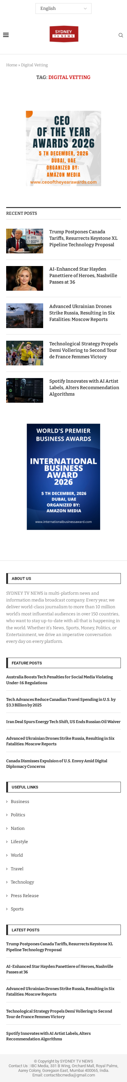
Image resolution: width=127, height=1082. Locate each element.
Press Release (25, 895)
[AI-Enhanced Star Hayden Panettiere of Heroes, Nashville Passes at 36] (24, 278)
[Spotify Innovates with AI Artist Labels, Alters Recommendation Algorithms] (24, 390)
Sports (17, 909)
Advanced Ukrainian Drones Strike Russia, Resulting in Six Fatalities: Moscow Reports (82, 313)
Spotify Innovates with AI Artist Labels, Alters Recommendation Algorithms (84, 387)
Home (11, 65)
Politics (18, 815)
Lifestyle (19, 841)
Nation (18, 828)
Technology (22, 882)
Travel (17, 869)
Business (20, 801)
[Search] (121, 35)
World (17, 855)
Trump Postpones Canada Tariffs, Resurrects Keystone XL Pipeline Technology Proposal (83, 238)
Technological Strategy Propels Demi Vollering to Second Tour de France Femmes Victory (83, 350)
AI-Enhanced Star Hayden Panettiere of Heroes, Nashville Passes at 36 (83, 275)
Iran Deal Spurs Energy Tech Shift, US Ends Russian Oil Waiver (63, 721)
